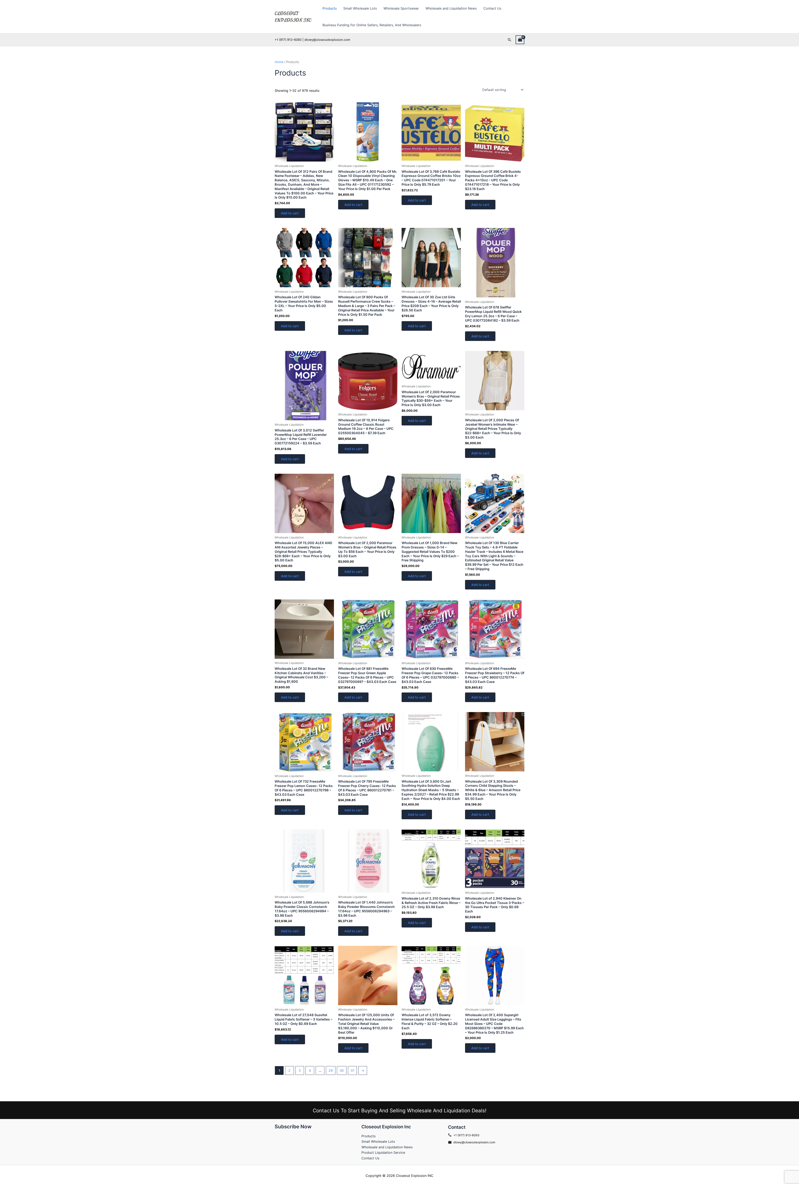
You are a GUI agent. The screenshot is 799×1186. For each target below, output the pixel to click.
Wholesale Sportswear (401, 8)
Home (279, 62)
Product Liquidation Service (383, 1152)
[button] (509, 39)
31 (352, 1070)
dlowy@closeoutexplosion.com (474, 1142)
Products (330, 8)
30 (342, 1070)
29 (331, 1070)
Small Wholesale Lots (360, 8)
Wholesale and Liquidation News (451, 8)
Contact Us (492, 8)
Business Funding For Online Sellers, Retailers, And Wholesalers (372, 25)
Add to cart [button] (290, 213)
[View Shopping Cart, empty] (520, 39)
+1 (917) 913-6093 (466, 1135)
